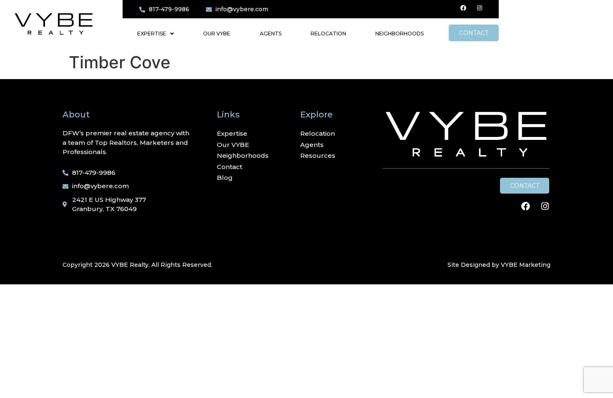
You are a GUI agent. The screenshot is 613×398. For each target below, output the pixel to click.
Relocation (328, 33)
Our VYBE (216, 33)
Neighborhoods (399, 33)
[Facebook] (463, 8)
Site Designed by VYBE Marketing (498, 265)
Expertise (151, 33)
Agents (270, 33)
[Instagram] (479, 8)
